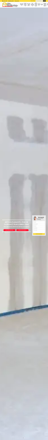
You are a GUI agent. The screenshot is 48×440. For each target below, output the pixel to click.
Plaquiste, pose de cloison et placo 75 (45, 4)
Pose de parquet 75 (39, 4)
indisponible (5, 1)
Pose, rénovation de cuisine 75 (32, 4)
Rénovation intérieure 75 (21, 4)
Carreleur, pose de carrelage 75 (25, 4)
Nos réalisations (9, 230)
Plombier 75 (42, 4)
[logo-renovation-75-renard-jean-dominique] (10, 5)
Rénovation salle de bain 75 (28, 4)
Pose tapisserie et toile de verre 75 (36, 5)
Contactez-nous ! (22, 230)
